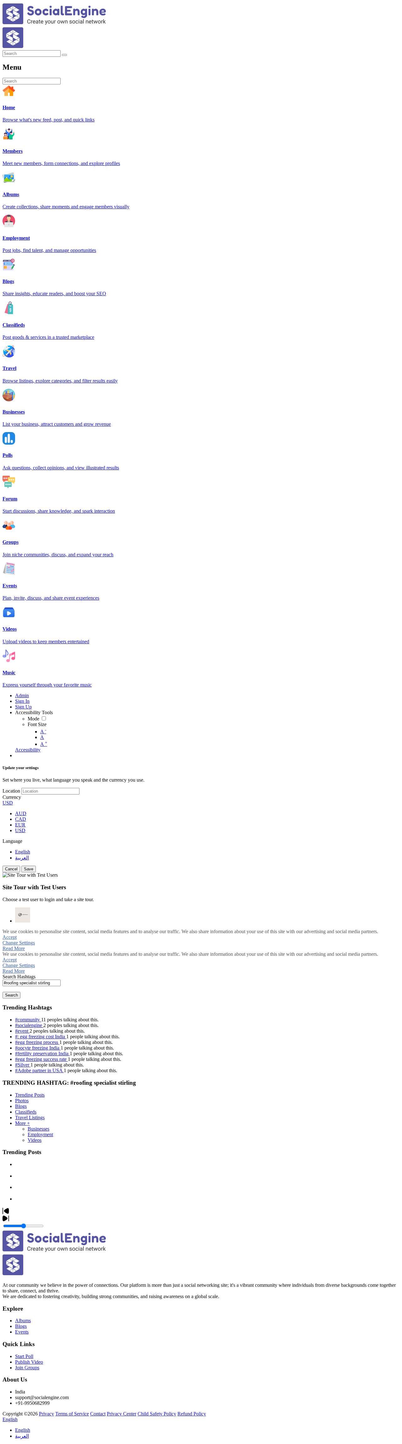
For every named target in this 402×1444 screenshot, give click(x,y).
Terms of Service (72, 1413)
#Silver (22, 1064)
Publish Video (29, 1362)
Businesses (38, 1128)
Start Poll (24, 1356)
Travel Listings (30, 1117)
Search (11, 995)
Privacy (46, 1413)
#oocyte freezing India (38, 1048)
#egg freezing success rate (41, 1059)
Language (12, 841)
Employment (40, 1134)
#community (28, 1019)
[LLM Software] (22, 915)
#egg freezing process (37, 1042)
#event (22, 1031)
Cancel (11, 869)
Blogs (21, 1106)
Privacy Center (121, 1413)
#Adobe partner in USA (39, 1070)
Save (28, 869)
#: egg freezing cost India (40, 1036)
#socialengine (29, 1025)
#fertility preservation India (42, 1053)
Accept (10, 937)
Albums (23, 1320)
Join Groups (27, 1367)
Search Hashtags (19, 976)
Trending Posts (30, 1095)
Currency (12, 797)
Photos (22, 1100)
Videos (34, 1140)
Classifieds (25, 1112)
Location (11, 791)
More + (22, 1123)
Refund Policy (191, 1413)
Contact (98, 1413)
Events (22, 1331)
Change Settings (19, 942)
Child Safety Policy (157, 1413)
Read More (14, 948)
